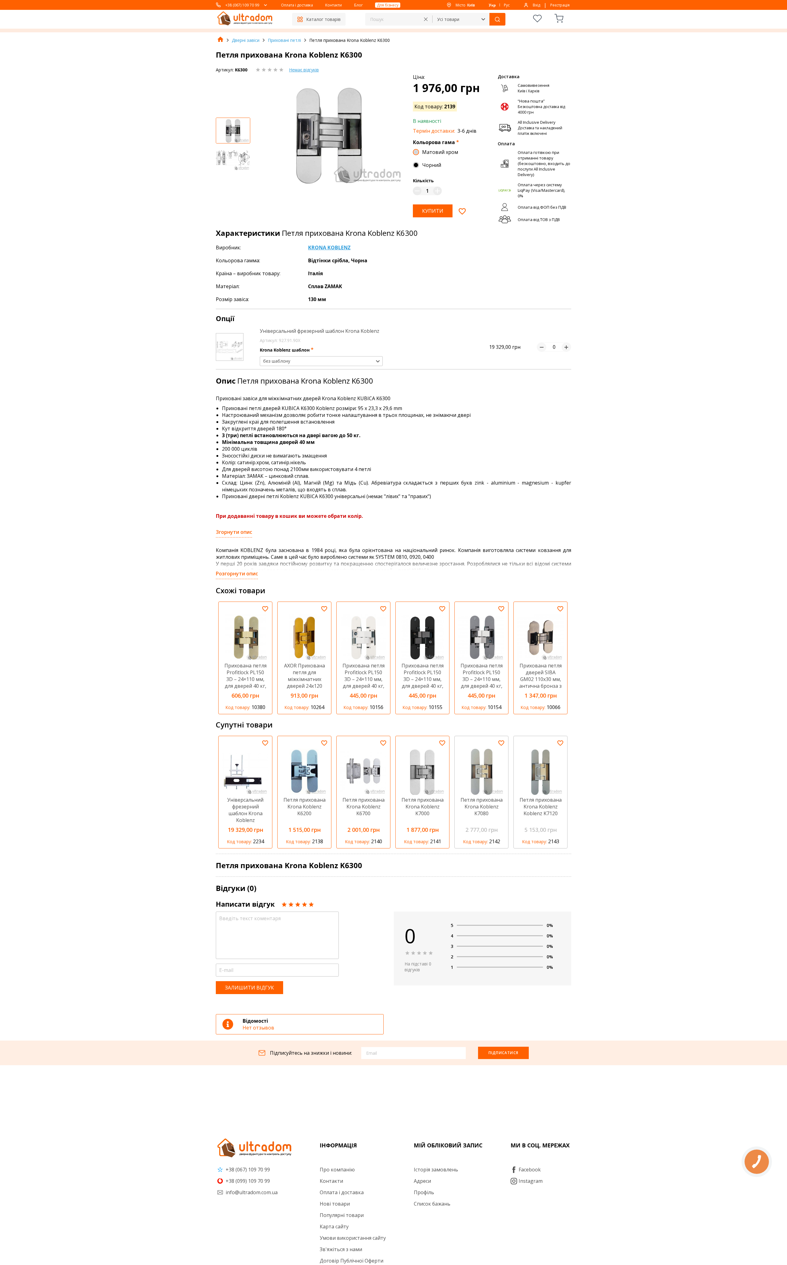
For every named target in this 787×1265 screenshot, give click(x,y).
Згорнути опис (234, 532)
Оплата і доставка (297, 5)
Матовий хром (440, 152)
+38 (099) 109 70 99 (247, 1181)
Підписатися (503, 1052)
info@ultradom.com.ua (251, 1192)
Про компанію (337, 1169)
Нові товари (335, 1203)
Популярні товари (342, 1215)
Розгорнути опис (237, 573)
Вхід (536, 5)
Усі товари (448, 19)
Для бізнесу (387, 5)
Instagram (531, 1181)
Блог (358, 5)
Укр (492, 5)
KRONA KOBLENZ (329, 247)
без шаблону (276, 361)
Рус (507, 5)
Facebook (530, 1169)
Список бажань (432, 1203)
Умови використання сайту (353, 1238)
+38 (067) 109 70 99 (242, 5)
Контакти (333, 5)
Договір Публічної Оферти (351, 1260)
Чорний (431, 165)
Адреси (422, 1181)
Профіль (424, 1192)
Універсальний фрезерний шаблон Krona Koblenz (319, 331)
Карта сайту (334, 1226)
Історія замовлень (436, 1169)
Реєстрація (560, 5)
